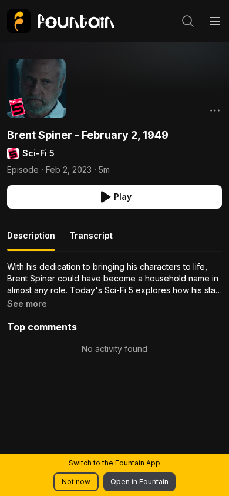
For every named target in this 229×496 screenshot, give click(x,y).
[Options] (215, 110)
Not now (76, 481)
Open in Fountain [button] (139, 481)
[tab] (31, 240)
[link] (60, 21)
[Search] (188, 21)
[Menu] (215, 21)
